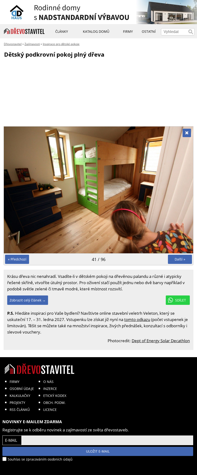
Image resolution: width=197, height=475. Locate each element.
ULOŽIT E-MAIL (98, 451)
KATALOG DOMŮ (96, 31)
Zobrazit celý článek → (28, 300)
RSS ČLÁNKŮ (20, 409)
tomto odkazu (137, 319)
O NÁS (48, 381)
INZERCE (50, 388)
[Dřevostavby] (24, 31)
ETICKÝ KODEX (54, 395)
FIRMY (14, 381)
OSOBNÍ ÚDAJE (22, 388)
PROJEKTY (17, 402)
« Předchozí (17, 259)
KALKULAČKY (20, 395)
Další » (180, 259)
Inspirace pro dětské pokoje (61, 44)
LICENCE (50, 409)
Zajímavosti (32, 44)
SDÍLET (180, 300)
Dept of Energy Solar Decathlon (161, 340)
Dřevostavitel (13, 44)
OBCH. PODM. (54, 402)
